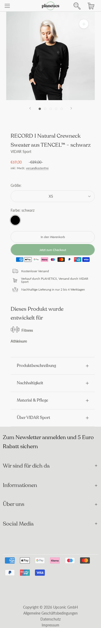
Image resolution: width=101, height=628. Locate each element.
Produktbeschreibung (36, 365)
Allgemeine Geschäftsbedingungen (50, 613)
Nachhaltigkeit (30, 383)
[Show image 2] (45, 109)
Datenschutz (50, 619)
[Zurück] (30, 108)
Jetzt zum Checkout (52, 250)
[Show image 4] (56, 109)
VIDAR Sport (21, 151)
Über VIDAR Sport (33, 417)
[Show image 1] (40, 109)
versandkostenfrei (37, 168)
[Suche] (75, 6)
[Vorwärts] (71, 108)
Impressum (50, 625)
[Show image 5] (61, 109)
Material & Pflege (32, 400)
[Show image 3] (50, 109)
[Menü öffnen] (7, 6)
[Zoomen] (83, 23)
